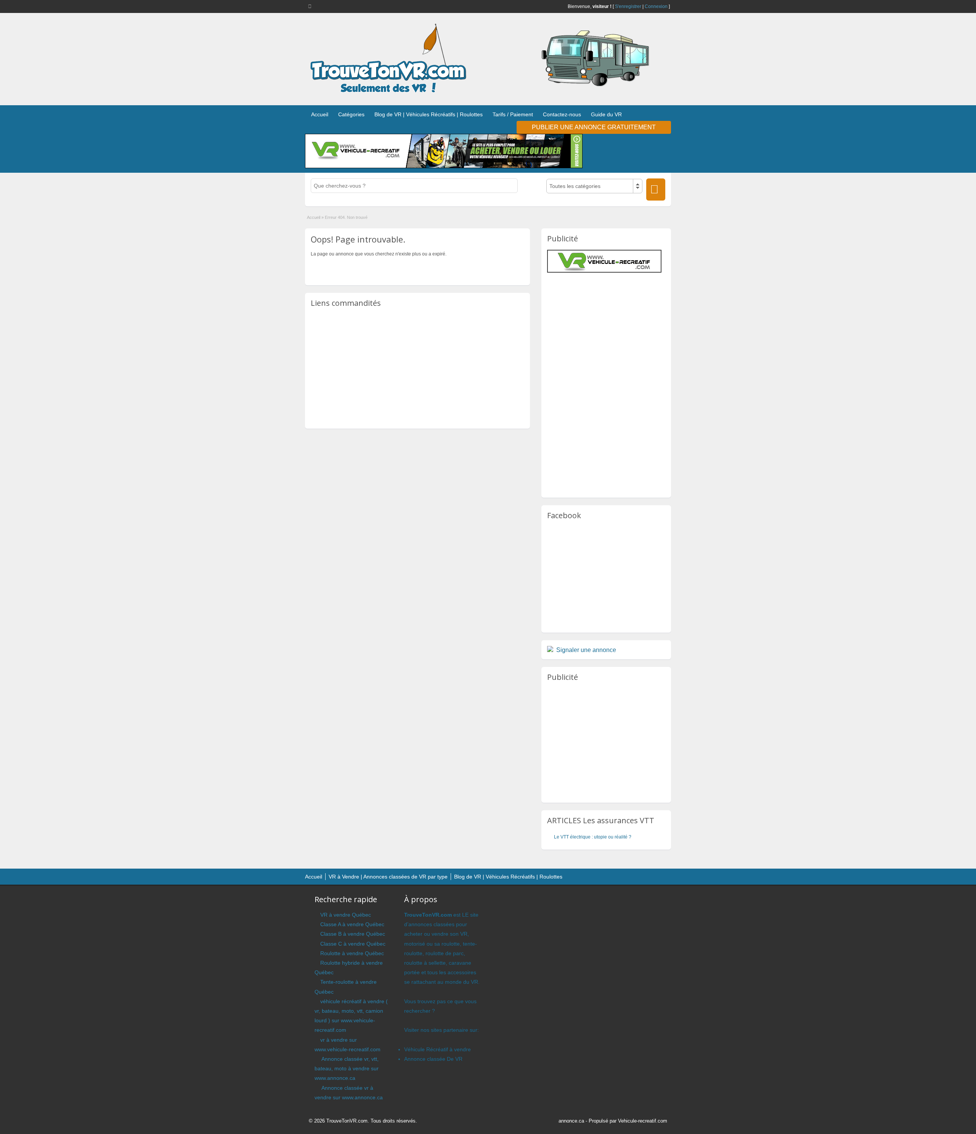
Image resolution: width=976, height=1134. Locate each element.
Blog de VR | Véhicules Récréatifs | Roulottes (428, 114)
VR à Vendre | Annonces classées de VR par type (388, 877)
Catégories (351, 114)
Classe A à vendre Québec (352, 924)
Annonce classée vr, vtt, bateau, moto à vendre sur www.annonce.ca (347, 1068)
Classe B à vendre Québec (352, 934)
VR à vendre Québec (345, 915)
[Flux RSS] (311, 6)
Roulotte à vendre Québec (352, 953)
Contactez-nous (562, 114)
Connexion (656, 6)
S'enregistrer (628, 6)
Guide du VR (606, 114)
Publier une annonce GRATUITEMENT (594, 127)
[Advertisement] (417, 367)
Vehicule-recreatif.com (642, 1121)
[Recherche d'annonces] (655, 189)
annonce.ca (571, 1121)
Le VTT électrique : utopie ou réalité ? (592, 837)
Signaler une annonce (586, 650)
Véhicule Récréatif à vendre (437, 1049)
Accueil (319, 114)
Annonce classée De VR (433, 1059)
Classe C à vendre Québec (352, 944)
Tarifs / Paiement (513, 114)
